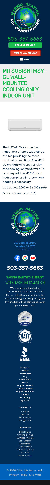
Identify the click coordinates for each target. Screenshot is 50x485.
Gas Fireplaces (25, 455)
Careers (25, 394)
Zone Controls (25, 446)
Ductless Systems (25, 437)
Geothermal (25, 443)
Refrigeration (25, 420)
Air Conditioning (25, 435)
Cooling (25, 411)
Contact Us (25, 379)
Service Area (25, 373)
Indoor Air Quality (25, 449)
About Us (25, 370)
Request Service (25, 385)
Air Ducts (25, 452)
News (25, 382)
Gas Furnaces (25, 440)
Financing (25, 397)
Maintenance (25, 417)
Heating (25, 414)
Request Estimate (25, 391)
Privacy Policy (18, 475)
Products (25, 367)
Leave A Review (25, 388)
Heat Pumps (25, 432)
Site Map (35, 475)
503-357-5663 (25, 39)
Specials (25, 400)
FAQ (25, 376)
